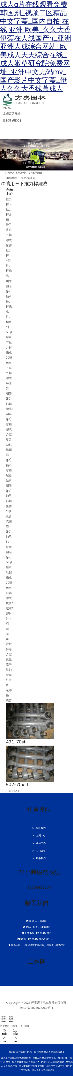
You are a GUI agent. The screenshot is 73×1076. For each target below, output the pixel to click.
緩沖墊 (9, 692)
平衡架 (9, 385)
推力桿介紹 (9, 214)
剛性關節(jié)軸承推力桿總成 (9, 296)
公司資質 (41, 850)
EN (9, 108)
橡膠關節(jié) (9, 552)
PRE (8, 791)
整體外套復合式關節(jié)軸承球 (9, 524)
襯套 (9, 700)
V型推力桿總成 (9, 268)
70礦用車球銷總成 (9, 590)
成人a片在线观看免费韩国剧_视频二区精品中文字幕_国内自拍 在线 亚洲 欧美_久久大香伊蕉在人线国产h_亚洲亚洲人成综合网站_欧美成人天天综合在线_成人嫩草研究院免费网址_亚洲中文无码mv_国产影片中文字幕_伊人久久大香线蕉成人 (35, 46)
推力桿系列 (9, 322)
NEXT (15, 791)
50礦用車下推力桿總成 (9, 342)
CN (5, 108)
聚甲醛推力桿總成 (9, 232)
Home (9, 173)
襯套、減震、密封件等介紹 (9, 638)
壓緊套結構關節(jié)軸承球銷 (9, 454)
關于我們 (41, 828)
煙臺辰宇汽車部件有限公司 (48, 1003)
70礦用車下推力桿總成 (20, 178)
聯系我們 (41, 858)
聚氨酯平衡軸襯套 (9, 667)
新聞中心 (41, 835)
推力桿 (36, 173)
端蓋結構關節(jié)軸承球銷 (9, 488)
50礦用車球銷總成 (9, 570)
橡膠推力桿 (9, 250)
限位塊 (9, 682)
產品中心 (23, 173)
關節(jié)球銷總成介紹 (9, 424)
